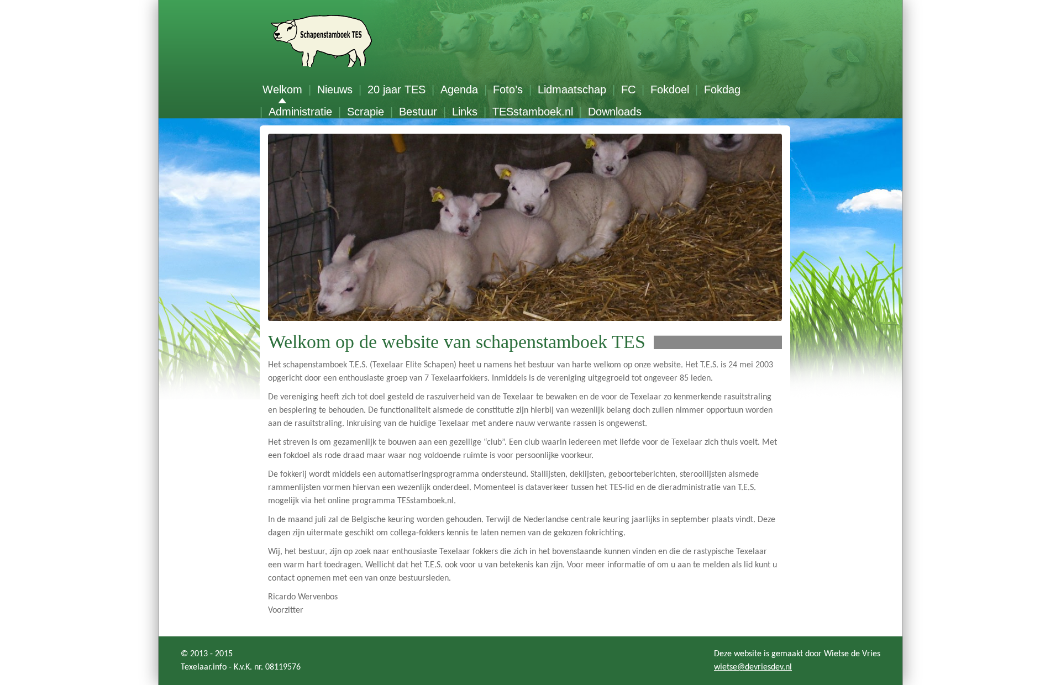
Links (464, 112)
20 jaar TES (396, 89)
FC (628, 89)
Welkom (282, 89)
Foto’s (508, 89)
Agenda (459, 89)
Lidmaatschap (572, 89)
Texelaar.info (204, 667)
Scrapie (365, 112)
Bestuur (418, 112)
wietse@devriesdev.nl (753, 667)
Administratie (300, 112)
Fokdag (722, 89)
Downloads (615, 112)
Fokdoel (669, 89)
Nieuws (335, 89)
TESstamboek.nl (532, 112)
